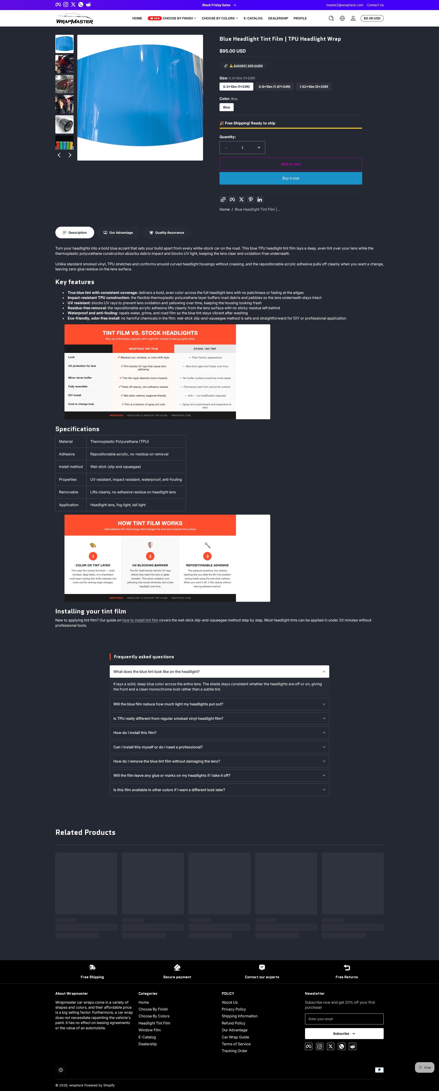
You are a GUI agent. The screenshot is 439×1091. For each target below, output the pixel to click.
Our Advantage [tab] (121, 232)
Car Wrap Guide (235, 1037)
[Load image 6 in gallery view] (64, 144)
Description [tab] (78, 232)
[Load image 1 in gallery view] (64, 44)
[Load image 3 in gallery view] (64, 84)
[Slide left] (59, 155)
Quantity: (228, 136)
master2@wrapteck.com (344, 5)
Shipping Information (239, 1016)
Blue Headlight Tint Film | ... (258, 209)
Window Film (150, 1030)
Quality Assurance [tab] (169, 232)
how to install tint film (140, 620)
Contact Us (375, 5)
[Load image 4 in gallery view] (64, 104)
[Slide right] (69, 155)
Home (225, 209)
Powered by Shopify (99, 1085)
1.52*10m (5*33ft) (314, 87)
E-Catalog (147, 1037)
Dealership (148, 1044)
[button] (331, 18)
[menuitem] (178, 1002)
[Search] (331, 18)
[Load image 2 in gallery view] (64, 64)
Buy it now (290, 178)
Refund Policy (233, 1023)
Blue (226, 107)
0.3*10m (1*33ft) (236, 87)
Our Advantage (234, 1030)
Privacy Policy (234, 1009)
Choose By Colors (154, 1016)
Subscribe (341, 1033)
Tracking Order (234, 1050)
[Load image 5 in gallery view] (64, 124)
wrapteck (76, 1085)
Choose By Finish (153, 1009)
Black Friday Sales (216, 5)
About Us (230, 1002)
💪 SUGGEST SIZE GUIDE (246, 65)
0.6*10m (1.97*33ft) (274, 87)
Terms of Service (236, 1044)
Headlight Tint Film (154, 1023)
